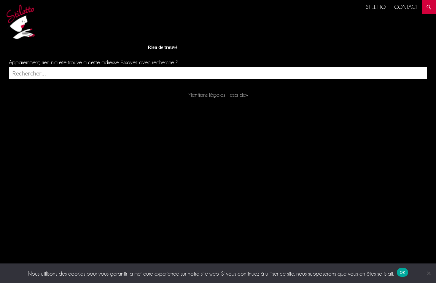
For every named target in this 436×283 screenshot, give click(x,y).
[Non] (429, 273)
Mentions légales (206, 95)
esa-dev (239, 95)
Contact (406, 7)
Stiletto (376, 7)
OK (402, 272)
